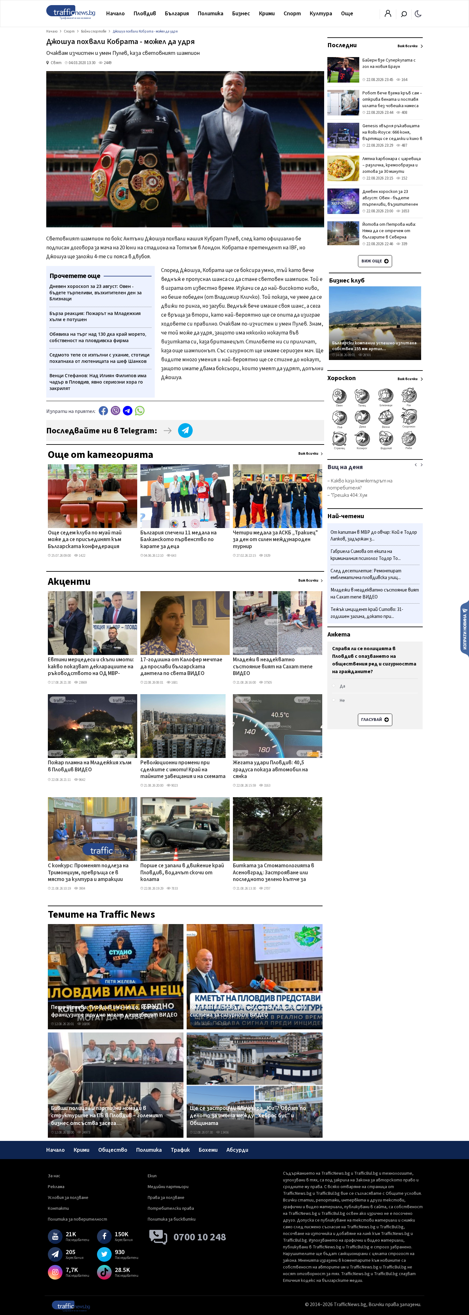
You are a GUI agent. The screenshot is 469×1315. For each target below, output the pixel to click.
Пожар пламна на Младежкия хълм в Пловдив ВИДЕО (89, 766)
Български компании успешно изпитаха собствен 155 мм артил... (374, 346)
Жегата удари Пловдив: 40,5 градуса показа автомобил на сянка (270, 770)
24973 (85, 1132)
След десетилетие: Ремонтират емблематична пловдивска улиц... (366, 574)
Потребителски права (171, 1208)
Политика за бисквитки (172, 1219)
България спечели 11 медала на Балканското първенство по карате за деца (178, 540)
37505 (267, 682)
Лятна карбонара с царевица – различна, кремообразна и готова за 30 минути (391, 165)
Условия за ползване (68, 1197)
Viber (115, 410)
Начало (115, 14)
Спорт (292, 14)
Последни (342, 45)
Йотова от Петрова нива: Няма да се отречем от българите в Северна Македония (389, 234)
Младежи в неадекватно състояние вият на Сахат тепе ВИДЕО (273, 667)
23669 (82, 682)
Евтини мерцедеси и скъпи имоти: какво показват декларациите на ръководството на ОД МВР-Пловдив (91, 667)
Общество (112, 1150)
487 (403, 145)
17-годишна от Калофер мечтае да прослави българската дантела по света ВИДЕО (181, 667)
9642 (81, 779)
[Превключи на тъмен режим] (418, 13)
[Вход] (388, 15)
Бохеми (208, 1150)
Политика (210, 14)
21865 (224, 1024)
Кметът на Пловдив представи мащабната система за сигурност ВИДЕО (248, 1010)
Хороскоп (341, 378)
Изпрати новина (464, 628)
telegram (127, 410)
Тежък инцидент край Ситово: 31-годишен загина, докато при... (367, 613)
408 (403, 112)
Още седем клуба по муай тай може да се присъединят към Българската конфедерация (85, 540)
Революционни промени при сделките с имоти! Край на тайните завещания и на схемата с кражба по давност (183, 770)
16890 (85, 1024)
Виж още (372, 261)
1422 (81, 555)
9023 (174, 785)
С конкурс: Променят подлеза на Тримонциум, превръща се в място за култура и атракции (88, 873)
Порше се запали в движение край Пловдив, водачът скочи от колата (182, 873)
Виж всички (308, 453)
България (177, 14)
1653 (404, 211)
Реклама (56, 1187)
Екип (152, 1176)
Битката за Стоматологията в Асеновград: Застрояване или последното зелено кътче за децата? (273, 873)
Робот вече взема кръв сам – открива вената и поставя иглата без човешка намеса (392, 99)
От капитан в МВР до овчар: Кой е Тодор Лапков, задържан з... (374, 536)
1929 (266, 555)
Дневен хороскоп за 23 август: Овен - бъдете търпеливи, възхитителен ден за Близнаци (390, 201)
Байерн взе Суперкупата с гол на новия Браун (389, 63)
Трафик (180, 1150)
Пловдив (145, 14)
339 (403, 244)
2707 (266, 888)
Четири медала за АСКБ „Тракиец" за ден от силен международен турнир (275, 540)
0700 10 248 (200, 1237)
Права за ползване (166, 1197)
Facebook (103, 410)
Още (347, 14)
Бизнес (241, 14)
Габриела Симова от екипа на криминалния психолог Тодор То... (366, 555)
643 (173, 555)
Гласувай (372, 719)
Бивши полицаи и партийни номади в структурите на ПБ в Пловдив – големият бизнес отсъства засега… (107, 1116)
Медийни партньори (168, 1187)
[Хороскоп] (375, 448)
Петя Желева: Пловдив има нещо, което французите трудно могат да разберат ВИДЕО (114, 1010)
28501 (366, 355)
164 (403, 80)
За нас (54, 1176)
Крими (267, 14)
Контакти (58, 1208)
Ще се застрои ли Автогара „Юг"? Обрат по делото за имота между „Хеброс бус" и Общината (248, 1116)
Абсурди (237, 1150)
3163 (266, 785)
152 (403, 178)
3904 (81, 888)
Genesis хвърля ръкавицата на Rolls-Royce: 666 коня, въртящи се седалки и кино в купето (392, 135)
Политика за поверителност (77, 1219)
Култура (321, 14)
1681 (174, 682)
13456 (224, 1132)
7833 (174, 888)
